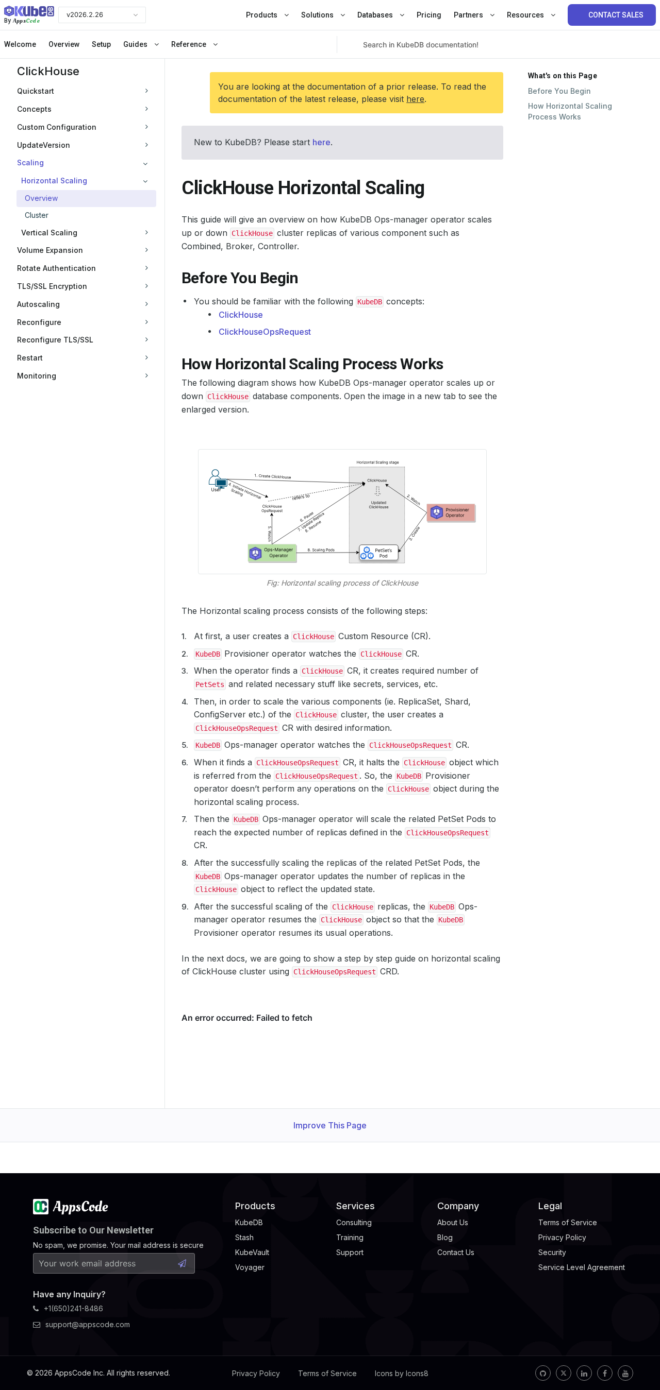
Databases (375, 15)
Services (355, 1205)
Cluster (36, 215)
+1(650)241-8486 (73, 1308)
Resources (526, 15)
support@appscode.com (87, 1324)
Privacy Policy (256, 1373)
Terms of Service (327, 1373)
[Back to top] (638, 1358)
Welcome (20, 44)
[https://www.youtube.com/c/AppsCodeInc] (625, 1373)
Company (458, 1205)
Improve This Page (330, 1125)
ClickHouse (48, 71)
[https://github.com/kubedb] (543, 1373)
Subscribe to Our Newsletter (93, 1230)
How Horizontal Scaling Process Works (570, 111)
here (415, 99)
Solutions (318, 15)
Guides (136, 44)
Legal (550, 1205)
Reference (189, 44)
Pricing (429, 15)
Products (262, 15)
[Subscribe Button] (182, 1263)
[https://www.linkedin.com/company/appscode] (584, 1373)
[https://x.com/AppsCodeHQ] (563, 1373)
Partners (469, 15)
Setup (101, 44)
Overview (63, 44)
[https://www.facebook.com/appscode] (605, 1373)
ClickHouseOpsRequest (265, 332)
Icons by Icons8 (401, 1373)
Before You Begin (559, 91)
